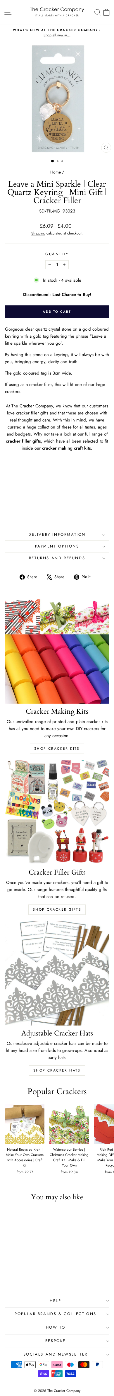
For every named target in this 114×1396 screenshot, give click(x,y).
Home (55, 172)
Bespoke (55, 1341)
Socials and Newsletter (55, 1354)
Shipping (38, 233)
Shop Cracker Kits (57, 748)
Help (55, 1300)
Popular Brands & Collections (55, 1314)
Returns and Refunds (57, 558)
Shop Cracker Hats (57, 1070)
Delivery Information (57, 534)
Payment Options (57, 546)
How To (55, 1327)
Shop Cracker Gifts (57, 909)
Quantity (57, 254)
